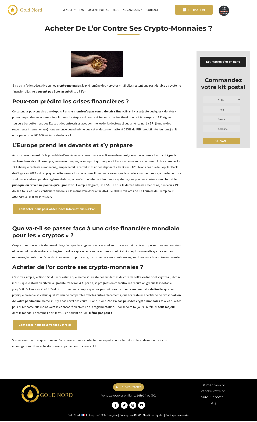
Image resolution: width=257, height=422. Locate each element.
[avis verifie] (224, 6)
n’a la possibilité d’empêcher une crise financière (72, 155)
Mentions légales (153, 415)
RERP (137, 415)
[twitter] (124, 405)
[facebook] (115, 405)
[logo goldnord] (12, 6)
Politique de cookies (177, 415)
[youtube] (141, 405)
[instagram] (132, 405)
